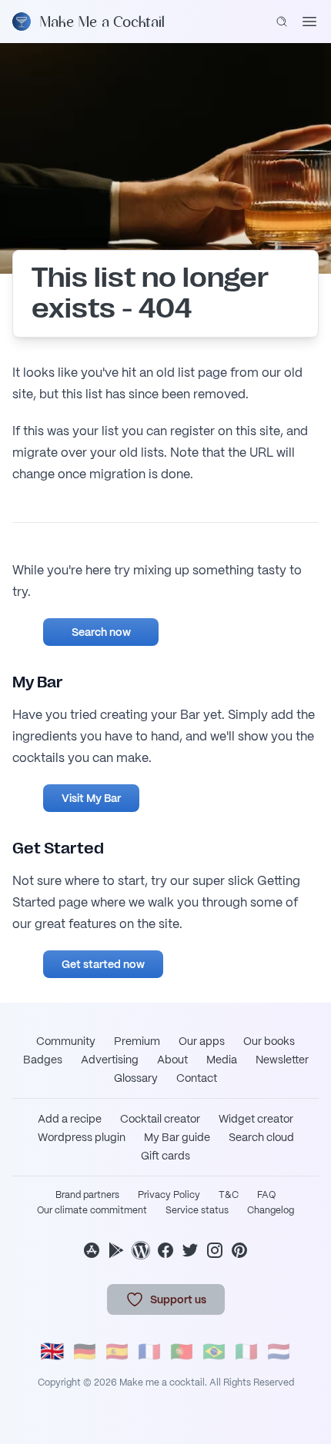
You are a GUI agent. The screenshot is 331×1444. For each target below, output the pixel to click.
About (172, 1059)
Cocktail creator (160, 1119)
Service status (197, 1210)
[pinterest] (239, 1250)
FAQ (266, 1195)
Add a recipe (70, 1119)
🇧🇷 (214, 1351)
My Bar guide (177, 1137)
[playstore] (116, 1250)
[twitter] (190, 1250)
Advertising (110, 1059)
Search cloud (261, 1137)
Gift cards (165, 1156)
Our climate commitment (92, 1210)
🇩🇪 (84, 1351)
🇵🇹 (181, 1351)
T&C (229, 1195)
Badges (42, 1059)
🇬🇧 (52, 1351)
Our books (269, 1041)
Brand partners (87, 1195)
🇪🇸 (117, 1351)
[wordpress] (141, 1250)
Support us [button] (178, 1299)
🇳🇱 (278, 1351)
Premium (137, 1041)
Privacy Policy (169, 1195)
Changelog (270, 1210)
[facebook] (165, 1250)
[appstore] (91, 1250)
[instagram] (215, 1250)
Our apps (202, 1041)
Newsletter (282, 1059)
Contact (196, 1078)
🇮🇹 (246, 1351)
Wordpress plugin (81, 1137)
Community (65, 1041)
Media (221, 1059)
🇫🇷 (149, 1351)
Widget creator (256, 1119)
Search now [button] (101, 632)
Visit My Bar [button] (91, 798)
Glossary (136, 1078)
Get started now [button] (103, 964)
